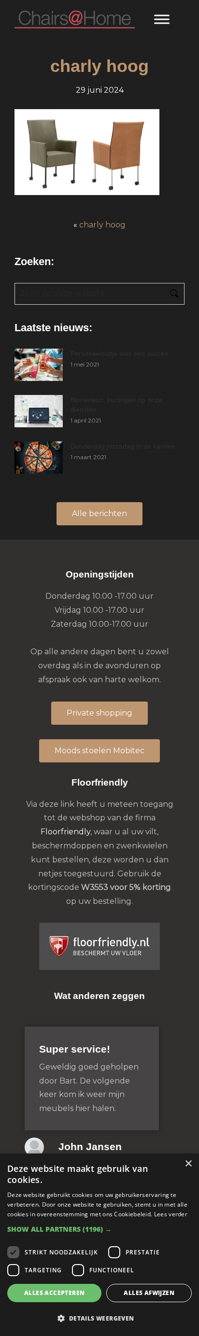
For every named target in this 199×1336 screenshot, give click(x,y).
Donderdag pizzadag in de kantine (123, 446)
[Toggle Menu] (162, 19)
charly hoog (102, 224)
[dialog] (99, 1244)
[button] (99, 1229)
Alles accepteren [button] (54, 1293)
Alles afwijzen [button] (149, 1293)
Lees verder (170, 1214)
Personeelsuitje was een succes (119, 353)
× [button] (188, 1163)
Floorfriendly (65, 831)
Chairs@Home (74, 20)
